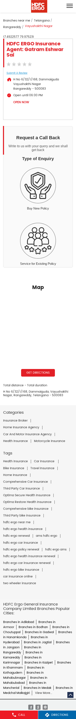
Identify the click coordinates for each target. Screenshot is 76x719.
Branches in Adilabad (18, 622)
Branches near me (16, 20)
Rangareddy (12, 27)
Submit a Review (17, 73)
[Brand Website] (45, 707)
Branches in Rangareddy (22, 650)
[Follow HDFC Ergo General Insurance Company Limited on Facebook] (30, 707)
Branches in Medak (37, 687)
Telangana (42, 20)
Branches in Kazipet (38, 662)
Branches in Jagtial (38, 642)
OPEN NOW (21, 102)
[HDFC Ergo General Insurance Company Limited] (39, 6)
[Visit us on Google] (38, 707)
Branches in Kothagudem (23, 670)
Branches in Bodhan (33, 627)
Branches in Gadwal (39, 632)
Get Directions (38, 372)
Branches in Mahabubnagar (23, 675)
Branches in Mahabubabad (25, 680)
